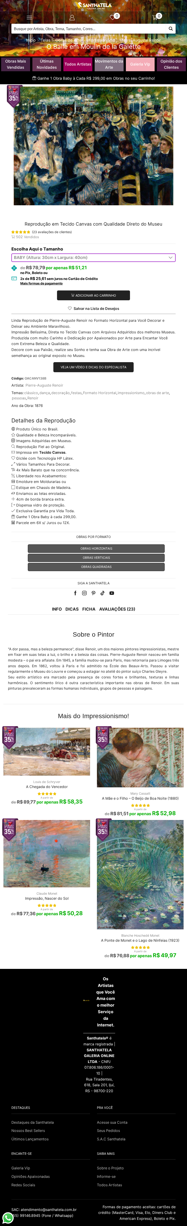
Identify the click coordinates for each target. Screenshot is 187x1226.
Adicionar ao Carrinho (95, 295)
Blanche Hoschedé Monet (140, 935)
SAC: (44, 1209)
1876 (39, 405)
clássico (31, 393)
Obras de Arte (68, 40)
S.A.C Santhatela (111, 1139)
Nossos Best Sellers (28, 1130)
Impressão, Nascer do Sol (47, 898)
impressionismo (131, 393)
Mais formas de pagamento (41, 283)
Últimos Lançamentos (30, 1139)
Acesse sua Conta (112, 1122)
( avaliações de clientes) (52, 232)
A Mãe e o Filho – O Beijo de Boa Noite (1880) (140, 798)
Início (31, 40)
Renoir (32, 398)
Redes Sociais (23, 1185)
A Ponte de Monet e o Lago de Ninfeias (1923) (140, 940)
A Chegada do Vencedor (47, 787)
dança (44, 393)
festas (76, 393)
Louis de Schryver (46, 782)
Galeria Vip (140, 64)
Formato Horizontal (99, 393)
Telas (45, 40)
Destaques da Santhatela (32, 1122)
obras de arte (157, 393)
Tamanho (53, 249)
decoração (60, 393)
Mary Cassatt (140, 793)
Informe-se (106, 1176)
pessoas (19, 398)
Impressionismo (101, 40)
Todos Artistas (78, 64)
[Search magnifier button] (171, 29)
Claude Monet (46, 893)
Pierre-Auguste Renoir (140, 40)
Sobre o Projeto (110, 1168)
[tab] (57, 609)
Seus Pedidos (108, 1130)
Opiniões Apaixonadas (30, 1176)
